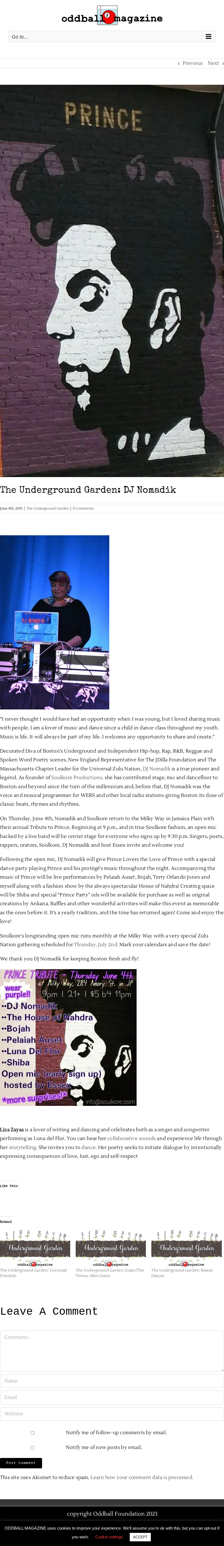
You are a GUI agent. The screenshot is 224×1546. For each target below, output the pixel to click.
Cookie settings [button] (109, 1537)
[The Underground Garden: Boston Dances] (186, 1248)
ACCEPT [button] (140, 1537)
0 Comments (83, 508)
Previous (193, 63)
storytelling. (23, 1147)
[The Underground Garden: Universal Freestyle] (35, 1248)
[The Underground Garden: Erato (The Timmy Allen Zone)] (111, 1248)
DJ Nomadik (156, 769)
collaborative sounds (131, 1138)
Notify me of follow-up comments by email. (116, 1433)
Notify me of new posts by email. (104, 1447)
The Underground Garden (47, 508)
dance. (89, 1147)
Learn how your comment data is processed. (141, 1477)
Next (213, 63)
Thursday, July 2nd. (96, 945)
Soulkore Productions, (77, 778)
